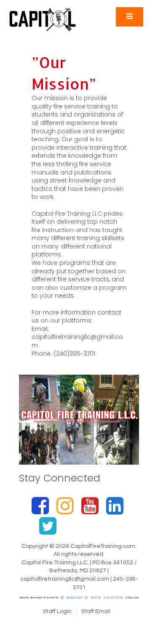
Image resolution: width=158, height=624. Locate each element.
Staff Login (57, 611)
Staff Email (95, 611)
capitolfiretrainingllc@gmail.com (77, 341)
